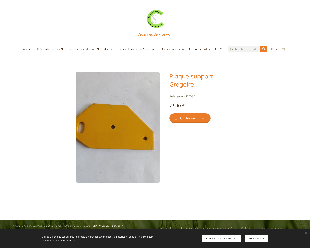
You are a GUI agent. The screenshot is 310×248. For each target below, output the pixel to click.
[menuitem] (29, 49)
